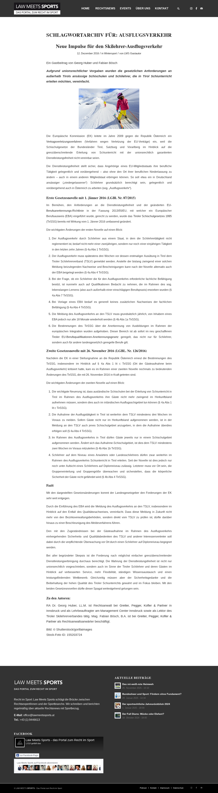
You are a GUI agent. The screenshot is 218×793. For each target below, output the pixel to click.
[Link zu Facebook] (196, 8)
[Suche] (178, 8)
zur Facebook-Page (29, 755)
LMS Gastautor (132, 53)
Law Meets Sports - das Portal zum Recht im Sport (60, 740)
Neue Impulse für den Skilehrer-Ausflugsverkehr (109, 46)
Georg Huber (83, 63)
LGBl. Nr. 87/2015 (121, 197)
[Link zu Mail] (201, 8)
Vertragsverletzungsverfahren (64, 141)
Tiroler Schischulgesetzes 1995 (152, 216)
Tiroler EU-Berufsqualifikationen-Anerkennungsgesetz (85, 337)
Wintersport (110, 53)
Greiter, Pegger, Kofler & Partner (143, 605)
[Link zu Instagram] (191, 8)
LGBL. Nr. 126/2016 (131, 350)
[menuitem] (85, 8)
